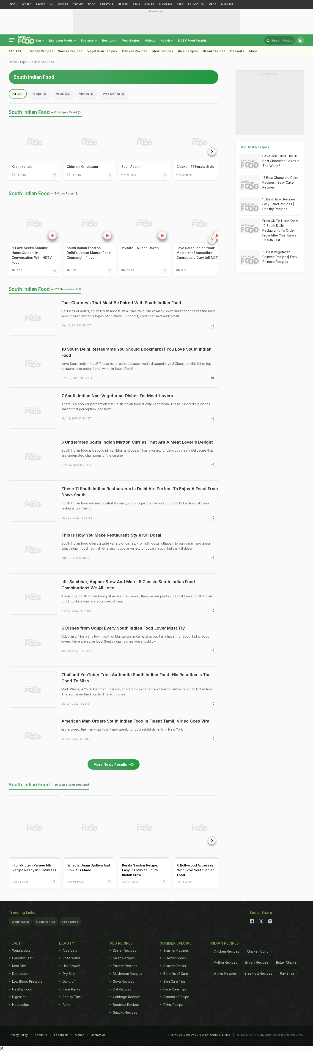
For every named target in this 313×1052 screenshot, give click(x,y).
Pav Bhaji (287, 973)
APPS (180, 4)
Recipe (39, 94)
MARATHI (227, 4)
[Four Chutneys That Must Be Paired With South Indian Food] (33, 318)
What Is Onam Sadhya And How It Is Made (88, 867)
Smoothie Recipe (176, 997)
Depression (21, 974)
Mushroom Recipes (127, 974)
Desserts (237, 51)
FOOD (92, 4)
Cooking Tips (45, 921)
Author (79, 1035)
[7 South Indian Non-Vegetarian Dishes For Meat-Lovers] (33, 411)
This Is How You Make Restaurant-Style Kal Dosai (111, 535)
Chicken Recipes (135, 51)
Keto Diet (19, 966)
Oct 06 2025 (20, 881)
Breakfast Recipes (258, 973)
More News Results (110, 764)
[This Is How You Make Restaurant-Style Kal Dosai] (33, 550)
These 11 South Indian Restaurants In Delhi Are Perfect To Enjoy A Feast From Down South (139, 491)
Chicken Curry (258, 951)
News (63, 94)
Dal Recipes (122, 989)
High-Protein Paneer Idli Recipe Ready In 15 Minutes (34, 867)
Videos (150, 40)
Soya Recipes (123, 981)
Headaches (21, 1005)
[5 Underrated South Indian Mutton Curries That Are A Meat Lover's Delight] (33, 457)
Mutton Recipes (225, 962)
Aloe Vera (70, 950)
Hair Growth (71, 966)
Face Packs (71, 989)
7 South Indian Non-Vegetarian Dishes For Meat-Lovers (117, 395)
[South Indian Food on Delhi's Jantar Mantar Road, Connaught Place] (89, 223)
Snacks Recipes (70, 51)
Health (165, 40)
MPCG (213, 4)
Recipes (108, 40)
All (17, 94)
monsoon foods (61, 40)
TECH (136, 4)
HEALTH (123, 4)
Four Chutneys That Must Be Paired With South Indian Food (121, 302)
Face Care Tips (175, 989)
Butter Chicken (287, 962)
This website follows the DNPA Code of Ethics (199, 1034)
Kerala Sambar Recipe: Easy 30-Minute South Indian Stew (140, 870)
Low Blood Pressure (27, 981)
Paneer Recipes (125, 966)
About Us (41, 1035)
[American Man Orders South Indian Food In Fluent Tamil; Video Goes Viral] (33, 736)
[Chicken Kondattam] (89, 142)
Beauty (66, 943)
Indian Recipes (224, 943)
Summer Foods (174, 958)
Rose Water (71, 958)
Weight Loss (20, 921)
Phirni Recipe (173, 1005)
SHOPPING (165, 4)
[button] (212, 151)
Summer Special (176, 943)
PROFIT (40, 4)
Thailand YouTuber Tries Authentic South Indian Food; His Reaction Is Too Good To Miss (136, 677)
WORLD (26, 4)
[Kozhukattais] (34, 142)
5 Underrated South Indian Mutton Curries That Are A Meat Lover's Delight (137, 442)
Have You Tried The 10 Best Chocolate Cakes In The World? (280, 161)
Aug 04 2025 (130, 881)
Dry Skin (69, 974)
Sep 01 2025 (75, 881)
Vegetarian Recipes (102, 51)
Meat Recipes (162, 51)
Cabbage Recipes (126, 997)
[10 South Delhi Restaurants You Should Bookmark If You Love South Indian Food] (33, 364)
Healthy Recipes (41, 51)
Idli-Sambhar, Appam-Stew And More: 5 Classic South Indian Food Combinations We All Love (128, 584)
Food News (70, 921)
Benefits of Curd (175, 974)
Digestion (19, 997)
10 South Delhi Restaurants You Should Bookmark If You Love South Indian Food (136, 352)
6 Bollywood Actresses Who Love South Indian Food (195, 870)
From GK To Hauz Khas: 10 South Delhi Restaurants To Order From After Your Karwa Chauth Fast (280, 230)
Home (13, 62)
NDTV (13, 4)
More (253, 51)
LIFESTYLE (106, 4)
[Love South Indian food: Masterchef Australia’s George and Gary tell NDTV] (199, 223)
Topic (23, 62)
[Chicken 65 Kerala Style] (199, 142)
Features (88, 40)
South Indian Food (42, 62)
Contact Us (98, 1035)
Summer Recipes (176, 950)
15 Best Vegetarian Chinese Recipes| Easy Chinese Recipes (279, 257)
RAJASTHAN (196, 4)
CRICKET (78, 4)
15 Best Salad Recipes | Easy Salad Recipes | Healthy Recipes (280, 204)
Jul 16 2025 (184, 881)
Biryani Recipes (256, 962)
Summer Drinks (174, 966)
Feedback (61, 1035)
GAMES (149, 4)
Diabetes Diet (22, 958)
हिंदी (51, 4)
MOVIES (63, 4)
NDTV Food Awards (192, 40)
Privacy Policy (18, 1035)
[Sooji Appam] (144, 142)
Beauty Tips (72, 997)
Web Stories (131, 40)
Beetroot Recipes (126, 1005)
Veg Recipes (121, 943)
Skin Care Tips (174, 981)
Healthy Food (22, 989)
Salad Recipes (124, 958)
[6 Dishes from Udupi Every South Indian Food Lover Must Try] (33, 643)
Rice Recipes (188, 51)
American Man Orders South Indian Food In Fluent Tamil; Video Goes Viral (136, 721)
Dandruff (69, 981)
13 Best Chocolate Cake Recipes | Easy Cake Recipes (280, 182)
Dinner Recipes (124, 950)
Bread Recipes (214, 51)
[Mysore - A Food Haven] (144, 223)
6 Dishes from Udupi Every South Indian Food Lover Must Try (123, 628)
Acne (66, 1005)
